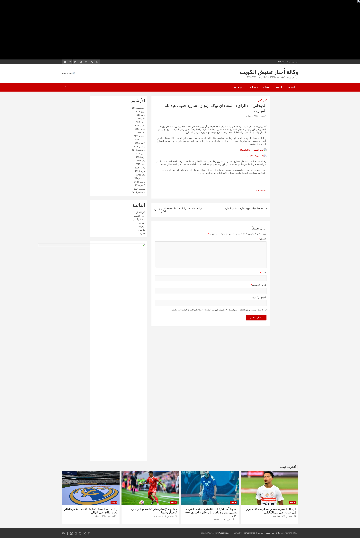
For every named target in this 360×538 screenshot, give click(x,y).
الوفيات (266, 87)
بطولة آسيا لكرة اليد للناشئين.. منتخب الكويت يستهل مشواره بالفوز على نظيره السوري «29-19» (211, 512)
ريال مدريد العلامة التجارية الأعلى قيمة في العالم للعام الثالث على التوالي (90, 510)
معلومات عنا (239, 87)
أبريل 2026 (140, 122)
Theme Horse (248, 533)
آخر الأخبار (262, 100)
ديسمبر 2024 (139, 178)
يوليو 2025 (140, 153)
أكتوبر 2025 (140, 143)
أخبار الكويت (139, 216)
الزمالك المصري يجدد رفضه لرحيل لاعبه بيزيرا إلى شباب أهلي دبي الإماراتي (271, 510)
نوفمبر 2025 (139, 139)
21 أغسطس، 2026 (288, 516)
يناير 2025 (140, 175)
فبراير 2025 (140, 171)
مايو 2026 (141, 118)
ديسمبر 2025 (139, 136)
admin (249, 116)
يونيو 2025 (140, 157)
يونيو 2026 (140, 115)
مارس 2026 (140, 125)
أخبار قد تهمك (288, 467)
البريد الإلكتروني (258, 285)
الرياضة (279, 87)
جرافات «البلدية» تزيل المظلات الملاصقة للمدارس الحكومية (180, 210)
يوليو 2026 (140, 111)
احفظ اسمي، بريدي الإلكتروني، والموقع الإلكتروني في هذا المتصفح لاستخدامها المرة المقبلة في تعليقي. (217, 310)
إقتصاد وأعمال (138, 219)
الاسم (263, 272)
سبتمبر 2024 (139, 189)
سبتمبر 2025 (139, 146)
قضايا (142, 233)
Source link (261, 190)
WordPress (224, 533)
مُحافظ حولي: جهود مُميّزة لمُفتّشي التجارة (244, 208)
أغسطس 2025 (138, 150)
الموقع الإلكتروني (258, 297)
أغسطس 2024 (138, 192)
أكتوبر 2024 (140, 185)
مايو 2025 (141, 160)
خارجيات (254, 87)
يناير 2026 (140, 132)
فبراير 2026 (140, 129)
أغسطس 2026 (138, 108)
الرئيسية (291, 87)
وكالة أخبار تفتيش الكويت (269, 72)
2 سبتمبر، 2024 (260, 116)
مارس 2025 (140, 167)
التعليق (262, 239)
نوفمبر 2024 (139, 182)
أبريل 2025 (140, 164)
